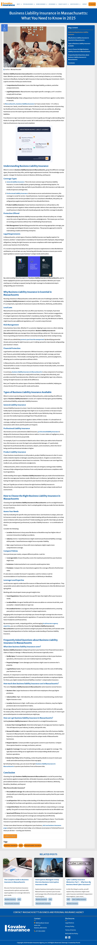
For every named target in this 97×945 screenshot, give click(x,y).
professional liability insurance (48, 432)
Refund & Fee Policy (71, 933)
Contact (84, 4)
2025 (20, 845)
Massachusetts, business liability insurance (19, 104)
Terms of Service (70, 930)
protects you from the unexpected (32, 339)
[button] (19, 4)
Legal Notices (69, 923)
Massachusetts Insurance (33, 845)
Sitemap (64, 942)
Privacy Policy (69, 926)
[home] (8, 4)
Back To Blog (10, 836)
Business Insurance (10, 845)
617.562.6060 (92, 4)
